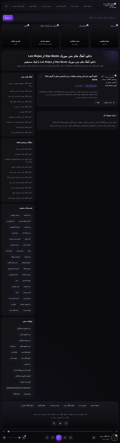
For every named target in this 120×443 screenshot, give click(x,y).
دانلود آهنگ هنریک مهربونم (23, 154)
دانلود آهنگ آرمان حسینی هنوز (22, 193)
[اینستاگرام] (66, 423)
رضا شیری (15, 233)
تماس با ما (74, 6)
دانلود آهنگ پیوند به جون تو (23, 107)
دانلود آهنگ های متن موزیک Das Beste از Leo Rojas (60, 56)
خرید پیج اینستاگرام (24, 340)
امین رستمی (26, 292)
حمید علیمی (27, 286)
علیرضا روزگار (15, 257)
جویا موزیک (27, 394)
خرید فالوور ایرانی (25, 334)
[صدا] (4, 437)
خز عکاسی (27, 364)
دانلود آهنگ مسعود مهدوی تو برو (21, 187)
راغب (17, 292)
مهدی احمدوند (26, 280)
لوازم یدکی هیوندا (25, 382)
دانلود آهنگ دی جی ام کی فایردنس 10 (19, 177)
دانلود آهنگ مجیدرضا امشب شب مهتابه (19, 122)
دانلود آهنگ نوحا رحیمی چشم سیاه (20, 172)
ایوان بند (13, 304)
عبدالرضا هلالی (26, 262)
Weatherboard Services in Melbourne (18, 388)
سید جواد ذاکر (26, 233)
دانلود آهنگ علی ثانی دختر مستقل (21, 91)
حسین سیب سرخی (15, 239)
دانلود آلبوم (33, 6)
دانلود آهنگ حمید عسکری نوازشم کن (20, 198)
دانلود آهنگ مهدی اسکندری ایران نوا (20, 96)
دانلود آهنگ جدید (61, 6)
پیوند (29, 251)
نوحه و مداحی (46, 6)
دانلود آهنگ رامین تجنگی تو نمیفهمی (20, 117)
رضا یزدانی (27, 227)
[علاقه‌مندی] (94, 437)
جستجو (8, 18)
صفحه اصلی (87, 6)
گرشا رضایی (26, 245)
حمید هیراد (27, 257)
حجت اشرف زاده (14, 298)
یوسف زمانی (26, 310)
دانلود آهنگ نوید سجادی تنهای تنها (21, 101)
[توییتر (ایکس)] (53, 423)
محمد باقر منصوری (13, 268)
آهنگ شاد (14, 352)
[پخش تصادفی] (47, 437)
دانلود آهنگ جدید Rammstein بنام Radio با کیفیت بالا (18, 160)
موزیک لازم (13, 358)
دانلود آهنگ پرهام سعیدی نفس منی (20, 182)
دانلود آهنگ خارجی (18, 6)
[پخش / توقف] (59, 437)
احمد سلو (27, 239)
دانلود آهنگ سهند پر (25, 112)
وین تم (53, 417)
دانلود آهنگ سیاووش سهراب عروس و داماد (20, 84)
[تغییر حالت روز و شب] (6, 6)
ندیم (17, 280)
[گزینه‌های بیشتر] (41, 76)
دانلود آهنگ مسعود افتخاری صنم (21, 132)
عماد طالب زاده (14, 310)
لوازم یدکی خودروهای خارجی (22, 370)
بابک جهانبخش (13, 274)
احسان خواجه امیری (24, 221)
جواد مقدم (9, 251)
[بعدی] (65, 437)
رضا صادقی (27, 215)
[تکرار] (70, 437)
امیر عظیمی (15, 286)
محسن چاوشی (15, 215)
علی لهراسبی (11, 221)
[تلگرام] (60, 423)
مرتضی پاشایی (26, 274)
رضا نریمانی (19, 251)
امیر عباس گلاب (12, 262)
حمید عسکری (15, 245)
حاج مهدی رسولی (25, 304)
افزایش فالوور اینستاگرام (23, 376)
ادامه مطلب (108, 102)
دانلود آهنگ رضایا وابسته (24, 127)
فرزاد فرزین (26, 298)
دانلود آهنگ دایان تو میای (24, 149)
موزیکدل (12, 346)
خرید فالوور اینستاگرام (23, 328)
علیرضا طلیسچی (15, 227)
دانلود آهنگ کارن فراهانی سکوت (21, 167)
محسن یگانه (26, 268)
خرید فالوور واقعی (25, 346)
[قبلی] (53, 437)
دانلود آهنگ (16, 394)
